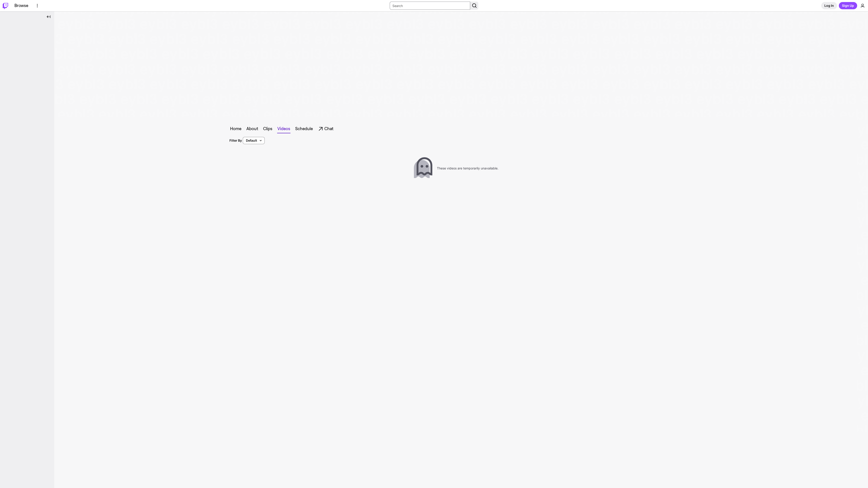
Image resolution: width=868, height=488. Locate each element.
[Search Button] (474, 6)
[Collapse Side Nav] (48, 16)
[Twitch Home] (5, 5)
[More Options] (37, 5)
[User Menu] (862, 5)
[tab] (236, 128)
